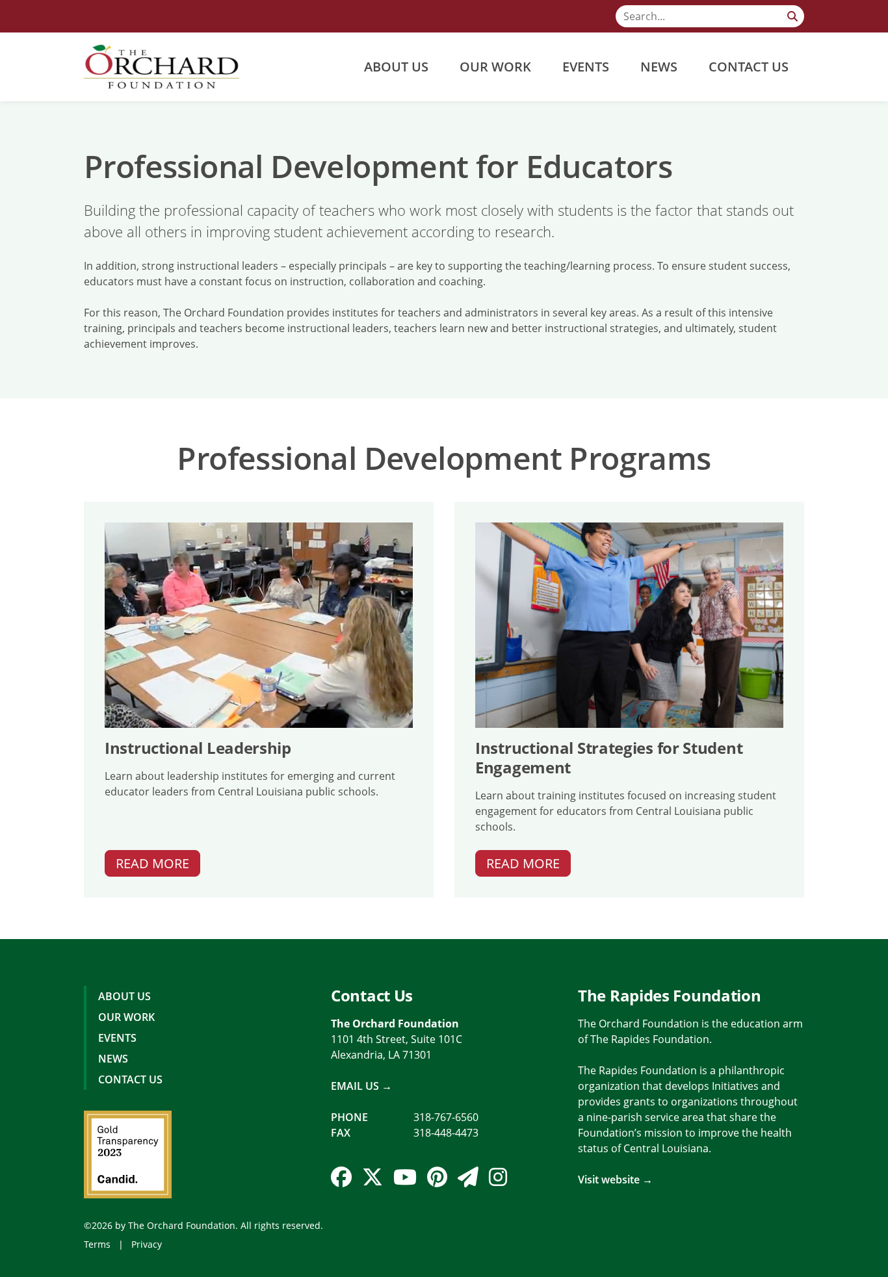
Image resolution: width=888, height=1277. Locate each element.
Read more (152, 863)
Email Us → (361, 1086)
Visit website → (615, 1179)
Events (585, 66)
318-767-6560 (445, 1117)
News (658, 66)
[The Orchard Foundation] (161, 66)
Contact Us (749, 66)
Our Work (495, 66)
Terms (97, 1244)
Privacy (146, 1244)
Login (10, 1267)
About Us (396, 66)
